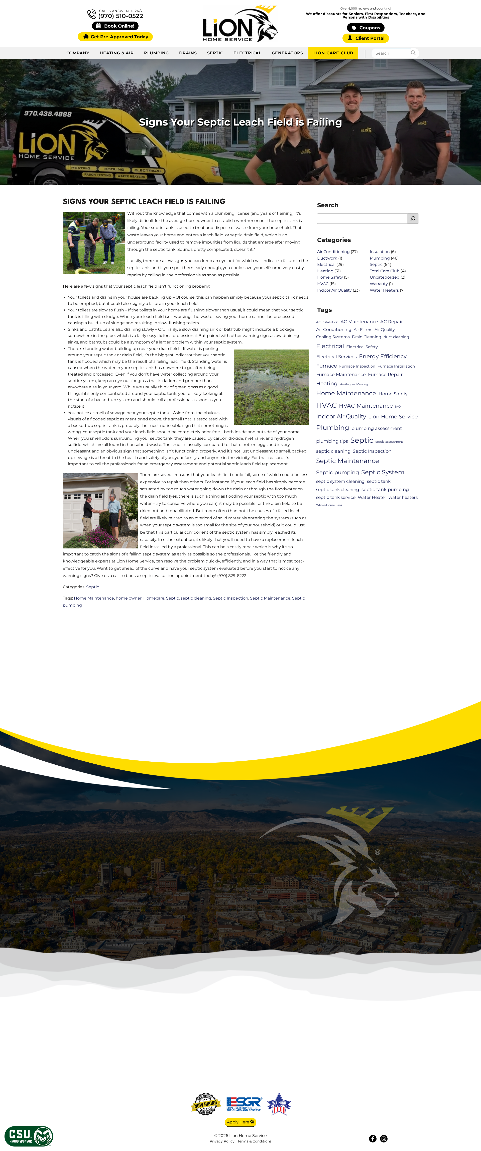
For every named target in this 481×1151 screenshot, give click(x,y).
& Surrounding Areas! (262, 905)
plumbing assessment (376, 428)
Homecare (153, 598)
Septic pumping (337, 472)
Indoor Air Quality (334, 290)
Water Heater (372, 497)
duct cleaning (396, 337)
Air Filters (363, 329)
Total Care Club (385, 271)
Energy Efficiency (383, 356)
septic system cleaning (340, 481)
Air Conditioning (333, 251)
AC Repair (391, 321)
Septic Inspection (230, 598)
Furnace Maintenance (341, 374)
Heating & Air (117, 53)
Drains (188, 53)
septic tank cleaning (337, 489)
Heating (325, 271)
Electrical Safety (362, 346)
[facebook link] (373, 1138)
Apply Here (238, 1122)
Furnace (326, 366)
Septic (215, 53)
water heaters (403, 497)
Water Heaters (384, 290)
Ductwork (327, 258)
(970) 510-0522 (119, 15)
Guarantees (377, 1083)
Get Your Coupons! (377, 1091)
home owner (129, 598)
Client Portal (369, 38)
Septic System (382, 472)
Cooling (329, 1054)
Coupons (369, 27)
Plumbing (156, 53)
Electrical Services (336, 356)
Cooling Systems (333, 336)
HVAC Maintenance (366, 405)
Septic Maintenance (270, 598)
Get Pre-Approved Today (118, 36)
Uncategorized (385, 277)
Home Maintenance (94, 598)
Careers (377, 1061)
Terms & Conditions (254, 1141)
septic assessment (389, 441)
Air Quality (385, 329)
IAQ (398, 406)
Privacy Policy (222, 1141)
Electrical (247, 53)
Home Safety (330, 277)
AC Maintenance (359, 321)
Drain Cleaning (366, 336)
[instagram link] (384, 1138)
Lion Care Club (333, 53)
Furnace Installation (396, 366)
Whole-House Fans (329, 505)
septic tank (379, 481)
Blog (377, 1054)
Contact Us (377, 1069)
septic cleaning (196, 598)
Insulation (380, 251)
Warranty (379, 283)
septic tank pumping (385, 489)
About (377, 1046)
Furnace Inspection (357, 366)
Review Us (377, 1076)
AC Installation (327, 322)
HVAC (322, 283)
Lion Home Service (393, 416)
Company (77, 53)
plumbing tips (332, 441)
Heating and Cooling (354, 384)
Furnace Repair (385, 374)
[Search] (415, 53)
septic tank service (335, 497)
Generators (287, 53)
